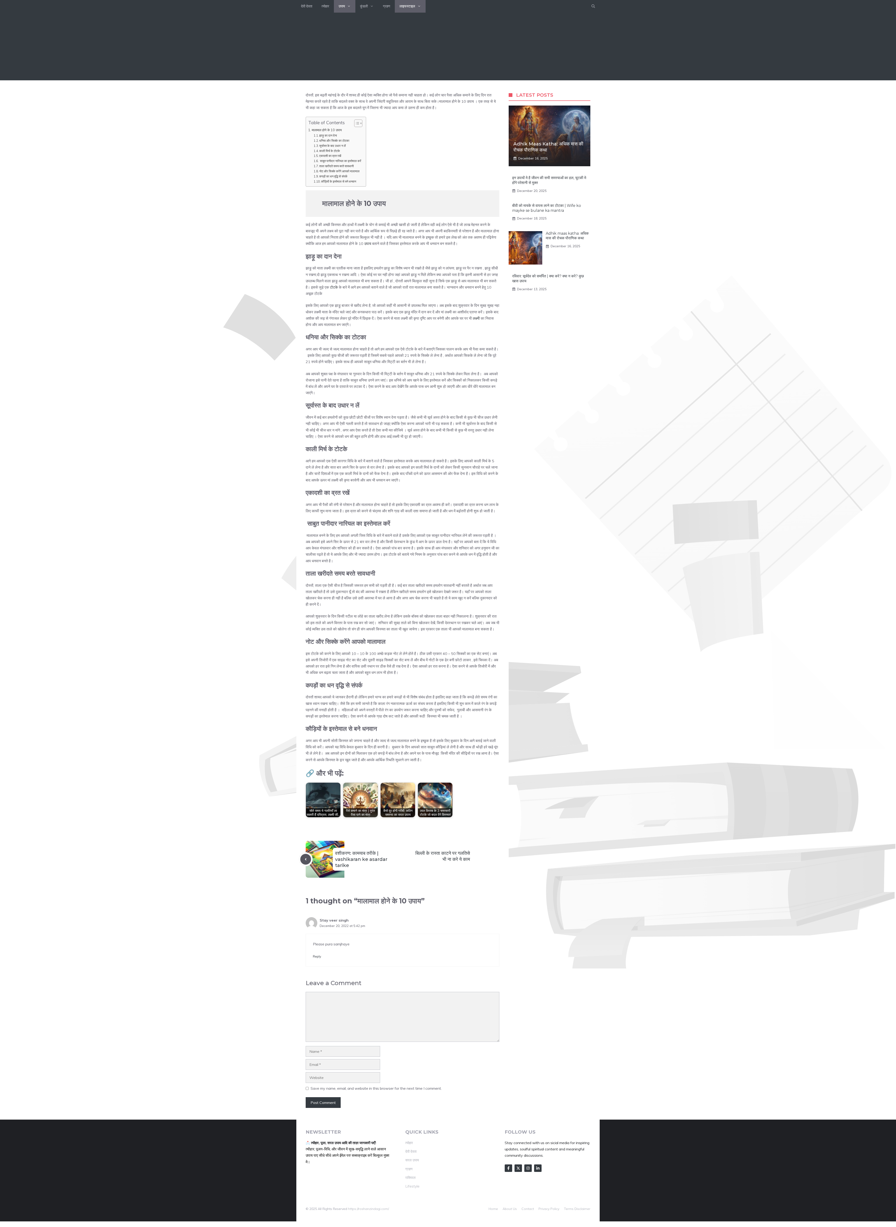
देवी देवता (306, 6)
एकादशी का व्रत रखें (330, 156)
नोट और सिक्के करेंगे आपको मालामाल (340, 171)
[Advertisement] (448, 47)
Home (493, 1209)
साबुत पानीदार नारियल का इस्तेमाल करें (340, 161)
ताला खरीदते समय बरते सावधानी (336, 166)
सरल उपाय (412, 1160)
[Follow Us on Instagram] (528, 1168)
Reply (317, 956)
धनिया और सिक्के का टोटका (334, 140)
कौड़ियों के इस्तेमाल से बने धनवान (338, 181)
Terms (569, 1209)
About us (510, 1209)
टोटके (334, 287)
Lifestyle (412, 1186)
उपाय (342, 6)
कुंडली (364, 6)
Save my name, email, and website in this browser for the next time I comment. (376, 1088)
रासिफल (410, 1177)
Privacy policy (549, 1209)
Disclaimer (582, 1209)
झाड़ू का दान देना (328, 135)
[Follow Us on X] (518, 1168)
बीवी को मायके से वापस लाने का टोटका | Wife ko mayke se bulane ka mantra (546, 208)
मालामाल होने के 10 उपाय (327, 130)
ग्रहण (386, 6)
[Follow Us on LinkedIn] (538, 1168)
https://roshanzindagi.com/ (368, 1209)
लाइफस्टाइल (407, 6)
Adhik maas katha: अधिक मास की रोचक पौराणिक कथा (567, 235)
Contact (528, 1209)
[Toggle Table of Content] (356, 123)
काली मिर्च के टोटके (329, 151)
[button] (593, 6)
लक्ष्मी (476, 318)
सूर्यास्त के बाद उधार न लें (332, 146)
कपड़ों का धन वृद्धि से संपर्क (333, 176)
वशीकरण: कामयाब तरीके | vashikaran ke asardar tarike (361, 859)
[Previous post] (306, 859)
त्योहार (325, 6)
